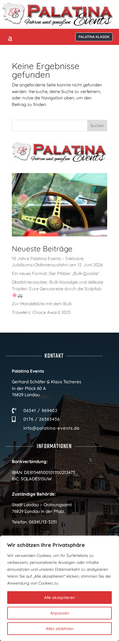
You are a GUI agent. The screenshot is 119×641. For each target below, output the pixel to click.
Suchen (97, 125)
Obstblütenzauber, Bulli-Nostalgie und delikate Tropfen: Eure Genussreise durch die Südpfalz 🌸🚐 (57, 288)
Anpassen (59, 613)
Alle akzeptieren (59, 597)
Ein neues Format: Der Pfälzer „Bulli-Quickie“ (55, 273)
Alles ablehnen (59, 628)
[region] (59, 588)
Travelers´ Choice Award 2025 (41, 312)
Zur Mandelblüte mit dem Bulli (41, 303)
